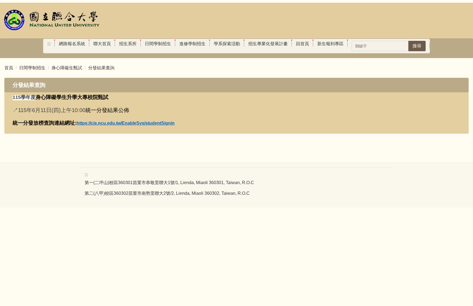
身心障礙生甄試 (66, 67)
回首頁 (302, 43)
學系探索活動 (227, 43)
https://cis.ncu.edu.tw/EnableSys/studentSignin (126, 123)
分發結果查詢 (101, 67)
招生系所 (128, 43)
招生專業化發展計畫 (268, 43)
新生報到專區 (330, 43)
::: (49, 43)
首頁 (8, 67)
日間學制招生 (158, 43)
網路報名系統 (72, 43)
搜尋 (417, 46)
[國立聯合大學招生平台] (52, 20)
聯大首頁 (102, 43)
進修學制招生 (192, 43)
